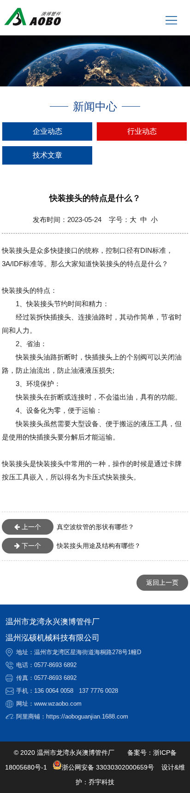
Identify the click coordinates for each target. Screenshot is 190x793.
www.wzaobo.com (58, 703)
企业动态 (47, 131)
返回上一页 (162, 582)
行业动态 (142, 131)
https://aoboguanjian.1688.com (87, 716)
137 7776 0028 (98, 690)
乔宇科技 (101, 782)
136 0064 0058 (53, 690)
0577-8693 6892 (55, 665)
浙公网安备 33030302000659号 (108, 767)
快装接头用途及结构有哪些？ (80, 545)
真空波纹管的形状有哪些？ (77, 527)
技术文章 (47, 155)
